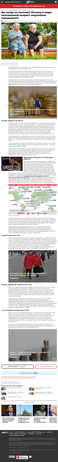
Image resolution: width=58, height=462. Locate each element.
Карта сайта (39, 433)
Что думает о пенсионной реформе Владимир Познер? (15, 393)
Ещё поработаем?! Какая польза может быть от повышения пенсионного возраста (28, 274)
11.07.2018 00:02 (4, 10)
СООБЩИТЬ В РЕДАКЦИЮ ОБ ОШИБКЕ (16, 435)
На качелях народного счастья (14, 396)
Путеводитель (31, 433)
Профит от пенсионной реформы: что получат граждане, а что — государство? (32, 110)
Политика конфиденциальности (15, 452)
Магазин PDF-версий (13, 433)
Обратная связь (23, 433)
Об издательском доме (19, 432)
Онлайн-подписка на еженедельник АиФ (36, 432)
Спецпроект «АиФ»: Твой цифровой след (29, 6)
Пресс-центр (49, 432)
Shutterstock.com (5, 60)
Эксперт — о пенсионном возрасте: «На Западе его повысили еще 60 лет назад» (29, 353)
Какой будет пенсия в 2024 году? (14, 387)
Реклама (11, 432)
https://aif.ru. (27, 450)
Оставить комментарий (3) (46, 366)
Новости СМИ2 (29, 402)
